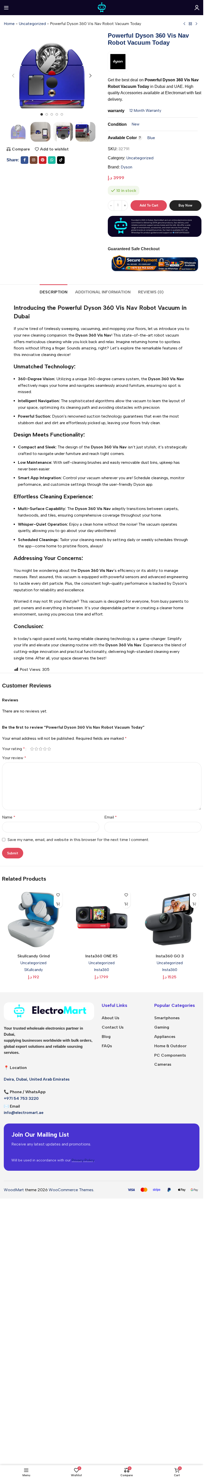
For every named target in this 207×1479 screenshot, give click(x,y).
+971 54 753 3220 (21, 1098)
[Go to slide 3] (51, 114)
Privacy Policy (83, 1160)
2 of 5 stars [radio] (36, 749)
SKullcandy (33, 969)
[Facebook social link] (24, 160)
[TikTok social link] (61, 160)
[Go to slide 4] (57, 114)
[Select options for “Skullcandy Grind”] (58, 903)
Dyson (126, 167)
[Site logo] (101, 7)
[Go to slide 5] (62, 114)
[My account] (197, 8)
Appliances (164, 1036)
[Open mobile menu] (6, 8)
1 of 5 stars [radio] (32, 749)
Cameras (162, 1064)
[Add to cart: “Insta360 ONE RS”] (126, 903)
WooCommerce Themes (71, 1189)
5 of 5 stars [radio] (49, 749)
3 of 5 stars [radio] (41, 749)
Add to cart (149, 205)
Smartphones (167, 1017)
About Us (110, 1017)
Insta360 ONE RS (101, 956)
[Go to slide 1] (41, 114)
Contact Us (113, 1027)
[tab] (53, 291)
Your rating (13, 749)
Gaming (161, 1027)
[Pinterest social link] (42, 160)
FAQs (107, 1045)
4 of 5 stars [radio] (45, 749)
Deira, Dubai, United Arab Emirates (37, 1079)
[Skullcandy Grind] (33, 919)
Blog (106, 1036)
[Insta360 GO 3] (169, 919)
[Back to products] (190, 24)
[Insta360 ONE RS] (101, 919)
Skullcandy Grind (33, 956)
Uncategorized (32, 23)
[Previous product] (184, 24)
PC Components (170, 1055)
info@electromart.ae (23, 1112)
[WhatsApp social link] (52, 160)
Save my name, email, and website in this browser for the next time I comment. (78, 839)
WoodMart (14, 1189)
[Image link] (49, 1011)
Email (110, 817)
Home (9, 23)
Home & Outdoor (170, 1045)
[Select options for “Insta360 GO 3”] (194, 903)
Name (8, 817)
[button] (13, 76)
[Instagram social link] (33, 160)
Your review (14, 757)
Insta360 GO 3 (170, 956)
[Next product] (196, 24)
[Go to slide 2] (46, 114)
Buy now (185, 205)
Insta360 (101, 969)
